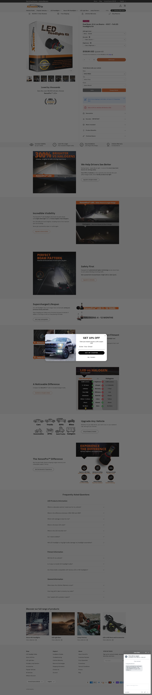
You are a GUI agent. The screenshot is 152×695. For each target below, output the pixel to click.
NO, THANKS (91, 357)
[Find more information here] (137, 672)
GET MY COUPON (91, 352)
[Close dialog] (105, 336)
